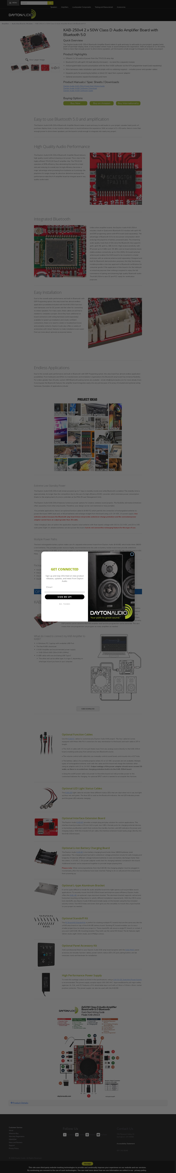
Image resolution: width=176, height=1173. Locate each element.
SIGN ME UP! (65, 597)
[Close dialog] (132, 554)
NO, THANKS (64, 604)
